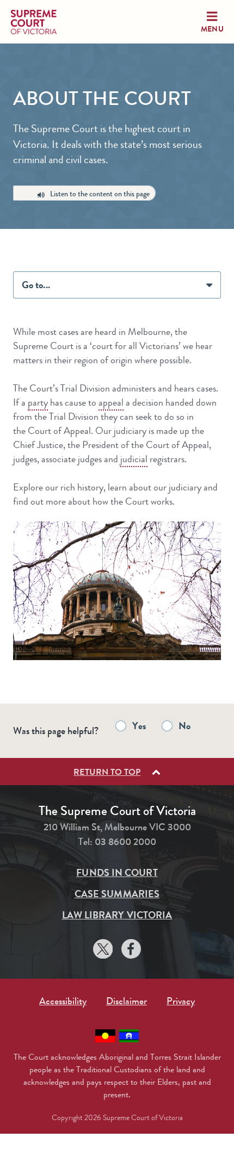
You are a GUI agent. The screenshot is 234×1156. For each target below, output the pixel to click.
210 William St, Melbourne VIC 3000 (117, 827)
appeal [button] (111, 402)
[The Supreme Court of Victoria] (43, 22)
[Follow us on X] (103, 950)
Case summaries (117, 894)
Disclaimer (126, 1001)
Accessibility (63, 1001)
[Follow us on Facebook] (131, 950)
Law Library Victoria (117, 915)
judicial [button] (133, 459)
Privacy (181, 1001)
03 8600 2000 (125, 842)
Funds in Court (116, 873)
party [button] (38, 402)
